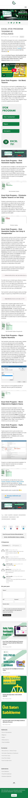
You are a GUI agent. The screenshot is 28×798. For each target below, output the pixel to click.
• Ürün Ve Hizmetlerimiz (6, 732)
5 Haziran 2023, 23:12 (18, 563)
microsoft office (22, 515)
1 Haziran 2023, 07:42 (14, 557)
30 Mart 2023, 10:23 (13, 550)
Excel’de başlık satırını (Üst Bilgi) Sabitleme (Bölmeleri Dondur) (14, 721)
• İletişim (3, 737)
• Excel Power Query (5, 755)
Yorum (4, 590)
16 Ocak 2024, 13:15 (17, 569)
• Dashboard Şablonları (6, 776)
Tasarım (22, 36)
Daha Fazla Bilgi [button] (18, 791)
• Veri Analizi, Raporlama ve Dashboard (9, 753)
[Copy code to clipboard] (25, 276)
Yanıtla (6, 554)
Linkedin (22, 481)
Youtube (19, 48)
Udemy (20, 483)
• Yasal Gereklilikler (5, 742)
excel (6, 515)
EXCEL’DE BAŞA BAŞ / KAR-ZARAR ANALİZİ (12, 695)
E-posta (16, 599)
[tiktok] (14, 23)
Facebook (13, 481)
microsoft (16, 515)
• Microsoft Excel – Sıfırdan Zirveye (8, 750)
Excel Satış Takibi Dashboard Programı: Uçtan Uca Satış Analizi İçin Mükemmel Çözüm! (13, 643)
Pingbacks (17, 545)
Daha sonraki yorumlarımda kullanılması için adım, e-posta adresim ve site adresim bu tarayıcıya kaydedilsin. (14, 610)
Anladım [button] (14, 795)
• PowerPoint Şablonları (6, 773)
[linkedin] (16, 23)
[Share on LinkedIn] (23, 527)
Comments (7, 545)
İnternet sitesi (6, 604)
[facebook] (11, 23)
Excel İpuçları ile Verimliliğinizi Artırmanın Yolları (13, 669)
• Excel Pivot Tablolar (5, 758)
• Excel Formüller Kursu (6, 760)
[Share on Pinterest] (17, 527)
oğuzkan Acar (8, 569)
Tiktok (17, 481)
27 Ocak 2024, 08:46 (18, 576)
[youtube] (19, 23)
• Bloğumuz (3, 734)
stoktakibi (13, 519)
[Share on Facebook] (11, 527)
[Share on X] (4, 527)
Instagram (8, 481)
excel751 (10, 515)
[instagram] (8, 23)
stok (17, 517)
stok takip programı (6, 519)
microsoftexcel (5, 517)
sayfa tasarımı (12, 517)
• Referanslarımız (5, 739)
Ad (4, 599)
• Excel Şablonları (5, 771)
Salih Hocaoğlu (15, 36)
